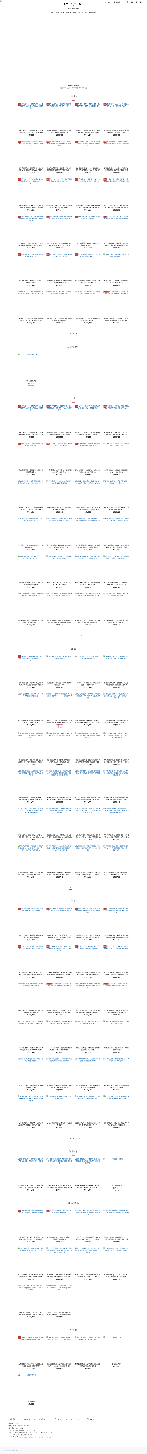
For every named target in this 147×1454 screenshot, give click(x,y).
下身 (62, 13)
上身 (57, 13)
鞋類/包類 (76, 13)
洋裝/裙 (68, 13)
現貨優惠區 (92, 13)
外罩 (52, 13)
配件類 (84, 13)
